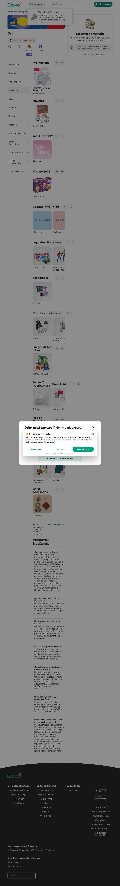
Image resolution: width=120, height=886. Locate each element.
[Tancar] (93, 427)
